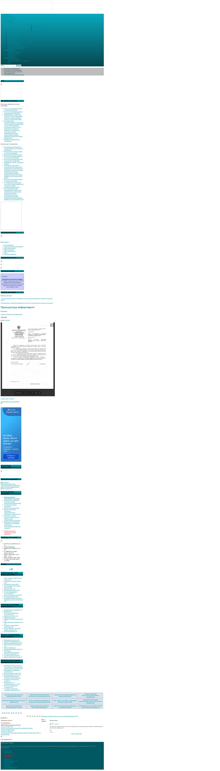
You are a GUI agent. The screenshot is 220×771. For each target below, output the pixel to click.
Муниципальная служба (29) (12, 673)
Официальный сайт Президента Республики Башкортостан (39, 706)
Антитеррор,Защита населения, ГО (10, 760)
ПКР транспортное (9, 251)
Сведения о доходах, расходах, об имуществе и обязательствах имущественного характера (12, 518)
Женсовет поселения (14, 39)
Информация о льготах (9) (12, 640)
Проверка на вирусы (14, 53)
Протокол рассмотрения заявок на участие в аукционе (13, 152)
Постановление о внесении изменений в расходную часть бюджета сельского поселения (27, 303)
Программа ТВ (12, 54)
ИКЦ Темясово (12, 37)
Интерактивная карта (14, 31)
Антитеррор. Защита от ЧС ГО (13, 71)
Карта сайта (11, 56)
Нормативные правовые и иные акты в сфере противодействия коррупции (12, 501)
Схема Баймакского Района (16, 45)
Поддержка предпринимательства (14, 74)
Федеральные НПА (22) (11, 596)
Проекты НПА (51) (9, 589)
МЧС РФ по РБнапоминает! (8, 763)
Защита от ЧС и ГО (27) (11, 616)
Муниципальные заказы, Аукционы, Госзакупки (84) (12, 677)
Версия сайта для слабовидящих (10, 401)
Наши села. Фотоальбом (39, 25)
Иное (5, 252)
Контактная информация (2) (12, 641)
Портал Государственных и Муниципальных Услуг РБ (14, 706)
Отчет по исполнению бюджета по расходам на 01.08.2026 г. (13, 112)
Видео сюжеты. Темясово (15, 34)
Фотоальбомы (12, 23)
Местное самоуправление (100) (13, 643)
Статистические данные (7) (12, 655)
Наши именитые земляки (15, 33)
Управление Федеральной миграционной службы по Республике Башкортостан (90, 701)
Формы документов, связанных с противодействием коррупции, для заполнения (12, 512)
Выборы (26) (8, 611)
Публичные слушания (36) (12, 590)
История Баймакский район (16, 48)
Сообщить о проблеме (11, 457)
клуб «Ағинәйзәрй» (13, 42)
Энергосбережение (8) (10, 631)
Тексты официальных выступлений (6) (10, 592)
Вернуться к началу (10, 769)
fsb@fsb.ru (11, 547)
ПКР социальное (9, 249)
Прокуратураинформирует (8, 751)
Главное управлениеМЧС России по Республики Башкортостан (90, 695)
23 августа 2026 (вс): (7, 731)
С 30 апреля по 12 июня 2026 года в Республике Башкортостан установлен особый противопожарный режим (14, 185)
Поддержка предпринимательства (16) (12, 651)
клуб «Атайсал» (12, 40)
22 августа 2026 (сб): (7, 726)
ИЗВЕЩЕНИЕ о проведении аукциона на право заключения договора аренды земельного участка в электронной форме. (13, 117)
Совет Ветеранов (13, 36)
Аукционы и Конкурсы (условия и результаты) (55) (12, 689)
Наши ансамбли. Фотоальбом (41, 30)
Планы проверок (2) (10, 647)
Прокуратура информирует (12, 68)
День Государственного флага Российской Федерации (17, 728)
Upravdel (7, 320)
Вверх (51, 732)
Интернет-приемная (13, 59)
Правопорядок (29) (9, 617)
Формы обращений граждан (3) (13, 657)
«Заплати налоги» (13, 280)
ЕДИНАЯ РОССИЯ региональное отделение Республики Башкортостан (40, 695)
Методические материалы (11, 508)
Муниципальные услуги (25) (12, 674)
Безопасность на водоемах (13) (13, 610)
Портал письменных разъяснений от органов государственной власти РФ (39, 701)
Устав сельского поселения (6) (13, 595)
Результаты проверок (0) (11, 654)
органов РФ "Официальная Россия (67, 695)
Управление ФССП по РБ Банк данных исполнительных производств (90, 706)
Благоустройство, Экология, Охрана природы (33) (12, 629)
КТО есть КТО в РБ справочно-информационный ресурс (14, 695)
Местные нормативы (10, 254)
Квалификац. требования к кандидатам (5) (12, 670)
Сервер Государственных (61, 694)
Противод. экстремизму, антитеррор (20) (11, 626)
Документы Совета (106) (11, 584)
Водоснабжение (8, 245)
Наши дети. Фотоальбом (39, 28)
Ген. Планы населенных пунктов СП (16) (11, 613)
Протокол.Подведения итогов (13, 154)
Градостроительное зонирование (13, 246)
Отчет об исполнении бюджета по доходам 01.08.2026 (13, 109)
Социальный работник (14, 44)
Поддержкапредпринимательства (10, 766)
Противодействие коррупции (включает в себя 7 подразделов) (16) (13, 599)
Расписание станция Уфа (15, 51)
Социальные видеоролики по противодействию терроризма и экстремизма (13, 148)
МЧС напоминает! (9, 73)
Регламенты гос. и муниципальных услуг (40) (12, 683)
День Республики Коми (8, 729)
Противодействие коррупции (12, 70)
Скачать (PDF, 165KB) (7, 398)
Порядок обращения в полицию (17, 47)
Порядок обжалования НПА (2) (13, 649)
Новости (3, 314)
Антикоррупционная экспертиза (10, 505)
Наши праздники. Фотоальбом (41, 27)
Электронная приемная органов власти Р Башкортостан (14, 701)
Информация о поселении (15, 22)
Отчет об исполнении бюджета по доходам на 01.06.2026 (13, 156)
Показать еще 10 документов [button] (9, 144)
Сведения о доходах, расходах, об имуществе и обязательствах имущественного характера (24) (13, 667)
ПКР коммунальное (10, 248)
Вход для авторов (77, 733)
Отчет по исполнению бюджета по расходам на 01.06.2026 (13, 160)
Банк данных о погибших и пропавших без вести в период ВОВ (65, 701)
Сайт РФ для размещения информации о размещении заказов (65, 706)
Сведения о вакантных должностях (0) (11, 686)
